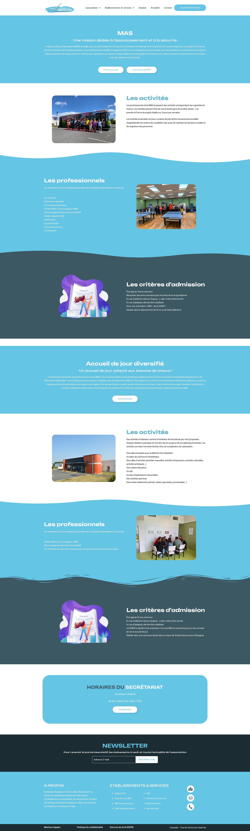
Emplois (142, 7)
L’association (92, 7)
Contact (168, 7)
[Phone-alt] (190, 806)
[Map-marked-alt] (190, 789)
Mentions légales (52, 827)
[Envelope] (190, 798)
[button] (93, 7)
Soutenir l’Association (190, 7)
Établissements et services (118, 7)
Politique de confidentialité (90, 827)
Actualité (155, 7)
